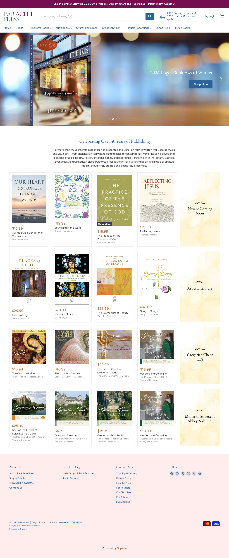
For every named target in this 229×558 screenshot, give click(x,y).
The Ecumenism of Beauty (112, 312)
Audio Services (71, 478)
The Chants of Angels (67, 373)
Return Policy (123, 478)
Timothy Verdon (105, 316)
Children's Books (40, 27)
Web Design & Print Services (78, 473)
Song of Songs (149, 311)
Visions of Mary (64, 314)
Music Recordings (139, 27)
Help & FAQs (123, 482)
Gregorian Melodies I (67, 435)
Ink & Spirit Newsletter (21, 482)
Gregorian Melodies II (110, 435)
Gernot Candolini (20, 318)
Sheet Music (162, 27)
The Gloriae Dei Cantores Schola (27, 376)
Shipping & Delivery (126, 473)
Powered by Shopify (18, 529)
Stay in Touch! (17, 478)
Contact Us (15, 487)
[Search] (150, 16)
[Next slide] (220, 79)
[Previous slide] (8, 79)
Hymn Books (182, 27)
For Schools (123, 497)
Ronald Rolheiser (20, 239)
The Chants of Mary (24, 373)
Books (20, 27)
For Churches (123, 492)
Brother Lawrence (106, 242)
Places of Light (21, 315)
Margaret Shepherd (149, 314)
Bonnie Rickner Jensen (65, 231)
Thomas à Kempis (148, 234)
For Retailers (123, 487)
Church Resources (86, 27)
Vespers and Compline (153, 373)
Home (7, 27)
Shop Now (201, 84)
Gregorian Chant (112, 27)
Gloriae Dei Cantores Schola (68, 376)
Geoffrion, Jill (61, 317)
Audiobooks (62, 27)
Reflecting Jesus (150, 231)
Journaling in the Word (68, 227)
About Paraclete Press (22, 473)
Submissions (123, 501)
